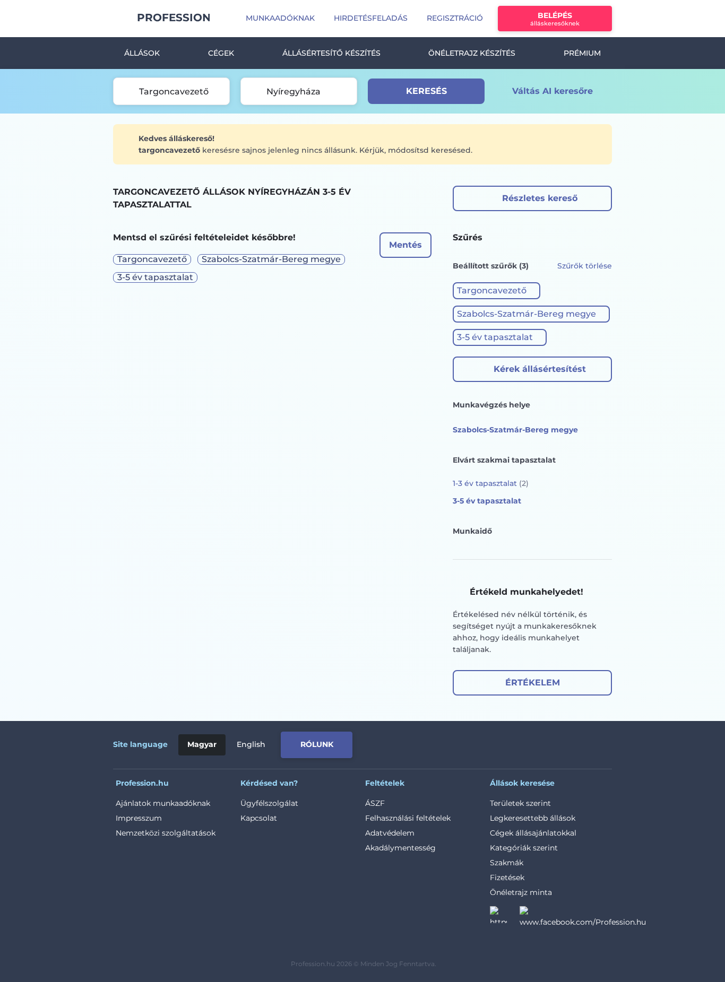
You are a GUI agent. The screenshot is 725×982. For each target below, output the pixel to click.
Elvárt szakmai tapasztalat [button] (504, 460)
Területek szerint (520, 803)
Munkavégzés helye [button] (491, 405)
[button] (496, 290)
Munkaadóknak (280, 18)
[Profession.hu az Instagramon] (505, 917)
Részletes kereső (539, 198)
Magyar (202, 744)
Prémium (582, 53)
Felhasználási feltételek (408, 818)
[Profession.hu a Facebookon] (583, 917)
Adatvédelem (390, 833)
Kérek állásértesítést (540, 369)
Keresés (426, 91)
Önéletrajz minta (521, 892)
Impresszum (139, 818)
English (251, 744)
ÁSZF (375, 803)
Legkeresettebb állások (532, 818)
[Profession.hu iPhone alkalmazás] (492, 742)
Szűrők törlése (584, 266)
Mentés (405, 245)
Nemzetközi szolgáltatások (165, 833)
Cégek (221, 53)
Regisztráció (455, 18)
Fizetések (507, 877)
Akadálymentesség (400, 848)
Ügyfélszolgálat (269, 803)
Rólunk (316, 744)
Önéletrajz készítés (471, 53)
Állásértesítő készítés (331, 53)
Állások (142, 53)
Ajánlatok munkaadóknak (163, 803)
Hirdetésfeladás (371, 18)
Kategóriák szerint (524, 848)
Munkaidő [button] (472, 531)
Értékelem (532, 682)
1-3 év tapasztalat (491, 483)
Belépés (555, 19)
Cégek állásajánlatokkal (533, 833)
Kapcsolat (258, 818)
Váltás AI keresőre (552, 91)
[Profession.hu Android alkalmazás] (567, 742)
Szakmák (506, 862)
